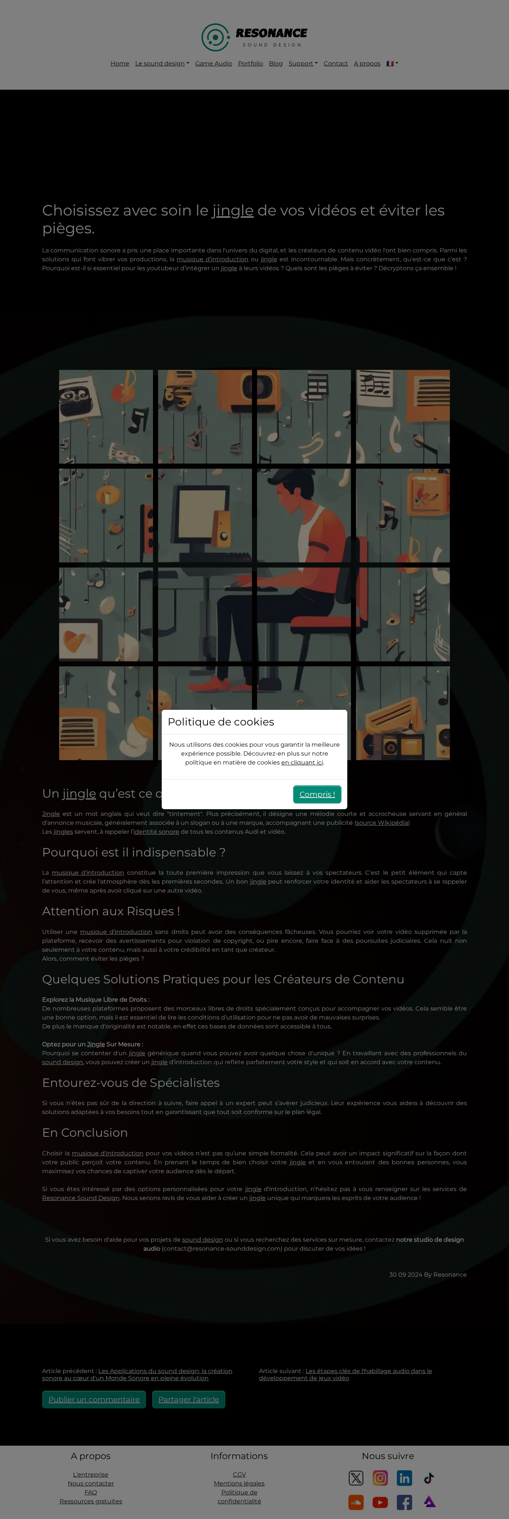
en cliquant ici (302, 762)
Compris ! (317, 794)
